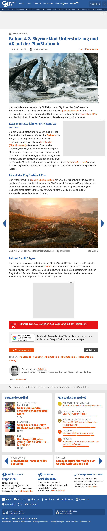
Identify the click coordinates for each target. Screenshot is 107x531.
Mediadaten (26, 522)
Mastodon (10, 504)
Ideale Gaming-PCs (68, 9)
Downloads (48, 4)
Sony (13, 360)
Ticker (21, 4)
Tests (29, 4)
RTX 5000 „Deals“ (34, 9)
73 (20, 417)
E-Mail (40, 369)
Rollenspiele (86, 357)
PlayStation (52, 357)
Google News (66, 499)
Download (65, 251)
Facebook (49, 499)
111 (21, 448)
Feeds (8, 499)
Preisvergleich (61, 4)
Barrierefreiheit (72, 522)
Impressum (6, 522)
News (15, 34)
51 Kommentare (22, 350)
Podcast (6, 9)
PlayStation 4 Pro (88, 114)
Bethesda (51, 135)
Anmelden (95, 4)
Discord (21, 499)
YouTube (32, 504)
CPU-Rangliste (99, 9)
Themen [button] (37, 4)
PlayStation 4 (69, 357)
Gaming (23, 34)
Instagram (84, 499)
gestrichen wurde (70, 111)
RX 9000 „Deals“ (51, 9)
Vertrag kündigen (57, 522)
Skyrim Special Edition (42, 180)
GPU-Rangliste (84, 9)
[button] (104, 4)
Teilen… (92, 350)
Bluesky (35, 499)
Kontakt (16, 522)
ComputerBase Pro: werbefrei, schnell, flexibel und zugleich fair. (50, 387)
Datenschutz (85, 522)
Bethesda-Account (76, 162)
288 (21, 431)
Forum (73, 4)
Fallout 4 (47, 266)
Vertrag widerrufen (40, 522)
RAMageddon (19, 9)
